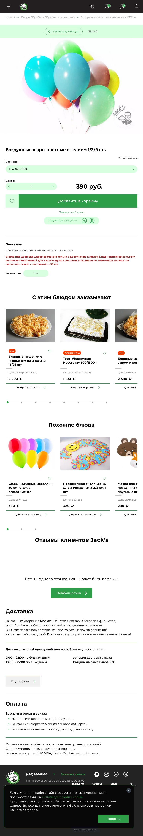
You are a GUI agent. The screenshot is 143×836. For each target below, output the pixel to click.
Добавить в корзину (78, 201)
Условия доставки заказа (92, 657)
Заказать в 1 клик (71, 212)
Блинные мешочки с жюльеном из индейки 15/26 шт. (27, 360)
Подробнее (20, 681)
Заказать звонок (73, 774)
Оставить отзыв (127, 158)
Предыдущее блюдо (65, 31)
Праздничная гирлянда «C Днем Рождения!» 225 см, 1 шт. (84, 488)
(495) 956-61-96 (36, 774)
